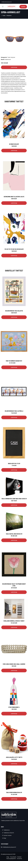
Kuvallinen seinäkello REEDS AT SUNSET (14, 621)
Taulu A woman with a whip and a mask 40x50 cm (14, 498)
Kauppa (23, 6)
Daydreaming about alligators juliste (14, 196)
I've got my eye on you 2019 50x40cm (14, 249)
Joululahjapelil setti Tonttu (14, 757)
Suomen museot (7, 835)
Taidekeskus (6, 830)
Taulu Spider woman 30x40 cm (14, 792)
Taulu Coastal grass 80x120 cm (14, 534)
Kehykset (9, 15)
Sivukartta (19, 858)
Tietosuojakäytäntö (11, 858)
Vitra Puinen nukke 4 (14, 707)
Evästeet (19, 857)
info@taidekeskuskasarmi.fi (6, 1)
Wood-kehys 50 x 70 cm (14, 463)
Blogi (4, 838)
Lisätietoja (14, 67)
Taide (3, 15)
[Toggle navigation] (2, 6)
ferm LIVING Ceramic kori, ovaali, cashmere (14, 664)
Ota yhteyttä (13, 857)
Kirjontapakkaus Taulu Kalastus (14, 311)
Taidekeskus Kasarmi (8, 832)
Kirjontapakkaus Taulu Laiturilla (14, 411)
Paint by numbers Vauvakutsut (14, 361)
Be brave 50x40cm (14, 144)
